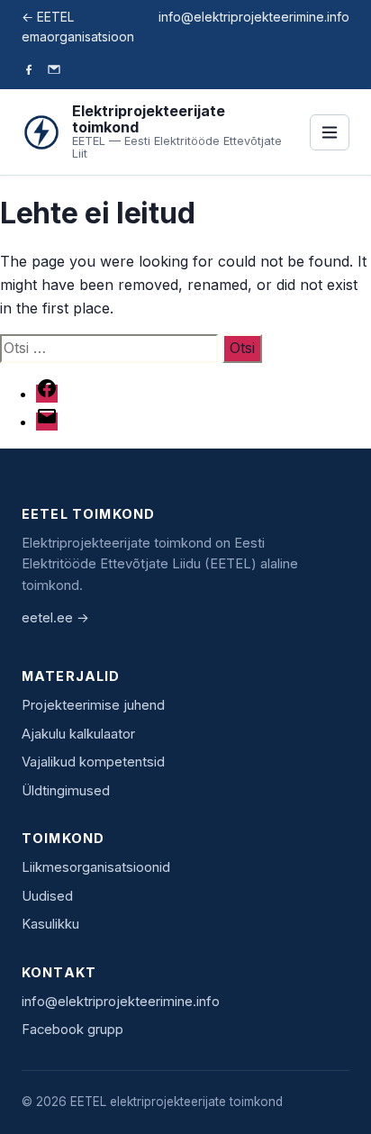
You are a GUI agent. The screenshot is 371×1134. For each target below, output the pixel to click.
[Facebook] (29, 71)
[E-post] (54, 71)
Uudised (47, 896)
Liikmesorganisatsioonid (96, 867)
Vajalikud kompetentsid (93, 762)
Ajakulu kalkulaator (78, 734)
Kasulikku (50, 924)
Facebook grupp (72, 1029)
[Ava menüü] (329, 132)
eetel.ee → (55, 618)
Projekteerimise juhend (93, 705)
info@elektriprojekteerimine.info (253, 16)
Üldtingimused (66, 791)
